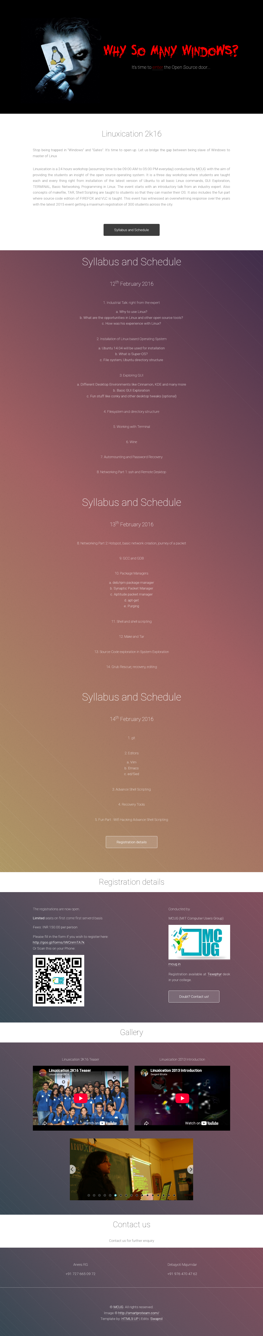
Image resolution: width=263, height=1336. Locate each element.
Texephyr (215, 974)
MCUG (201, 169)
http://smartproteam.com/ (138, 1313)
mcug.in (174, 964)
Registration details (132, 842)
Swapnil (156, 1319)
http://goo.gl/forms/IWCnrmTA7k (58, 942)
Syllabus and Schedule (131, 230)
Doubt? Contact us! (194, 996)
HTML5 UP (129, 1319)
